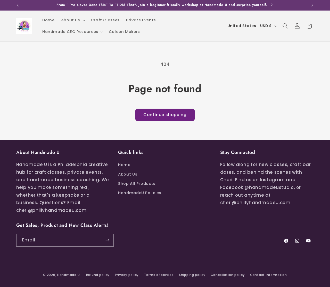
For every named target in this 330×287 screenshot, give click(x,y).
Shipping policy (192, 275)
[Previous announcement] (17, 5)
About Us (127, 174)
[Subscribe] (107, 240)
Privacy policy (127, 275)
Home (124, 164)
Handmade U (68, 275)
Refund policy (98, 275)
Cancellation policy (228, 275)
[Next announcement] (312, 5)
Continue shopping (165, 115)
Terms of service (159, 275)
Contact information (268, 275)
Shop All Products (136, 183)
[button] (72, 20)
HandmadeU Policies (139, 192)
